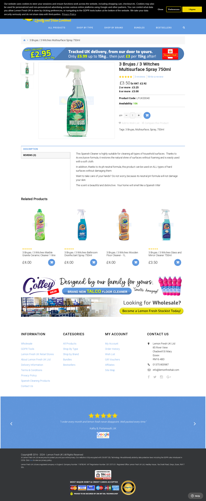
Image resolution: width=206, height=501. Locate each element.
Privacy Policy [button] (69, 14)
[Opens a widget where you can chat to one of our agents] (195, 496)
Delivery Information (32, 364)
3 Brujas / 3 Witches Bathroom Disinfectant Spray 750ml (81, 254)
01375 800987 (161, 364)
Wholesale (26, 343)
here (31, 460)
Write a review (155, 76)
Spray (153, 129)
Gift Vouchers (112, 359)
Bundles (139, 28)
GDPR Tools (27, 348)
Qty (120, 116)
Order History (112, 348)
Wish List (110, 354)
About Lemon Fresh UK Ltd (35, 359)
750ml (160, 129)
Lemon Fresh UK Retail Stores (37, 354)
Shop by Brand (113, 28)
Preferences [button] (174, 9)
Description (30, 149)
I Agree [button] (192, 9)
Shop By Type (85, 28)
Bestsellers (164, 28)
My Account (111, 343)
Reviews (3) (29, 155)
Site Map (110, 370)
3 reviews (140, 76)
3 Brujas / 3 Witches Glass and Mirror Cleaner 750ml (165, 254)
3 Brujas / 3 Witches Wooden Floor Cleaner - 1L (122, 254)
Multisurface (142, 129)
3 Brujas (129, 129)
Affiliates (109, 364)
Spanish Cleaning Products (35, 380)
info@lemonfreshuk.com (166, 369)
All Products (56, 28)
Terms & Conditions (31, 370)
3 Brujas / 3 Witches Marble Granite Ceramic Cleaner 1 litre (38, 254)
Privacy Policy (29, 375)
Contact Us (27, 386)
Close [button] (160, 9)
